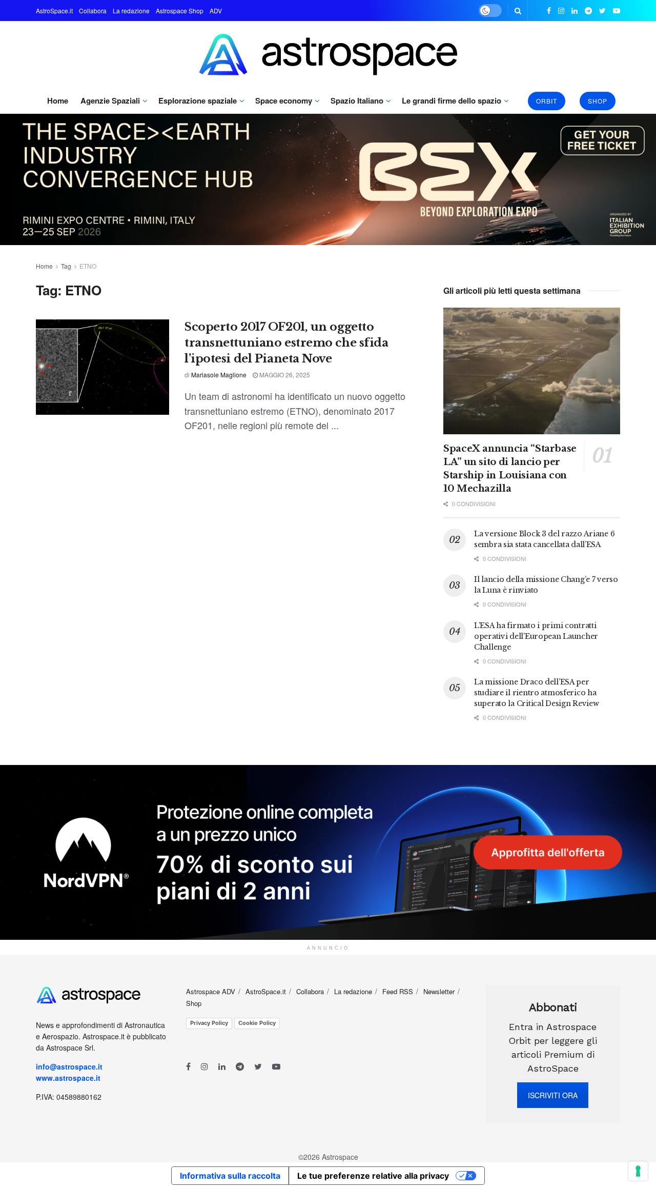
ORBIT (546, 100)
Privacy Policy (209, 1022)
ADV (216, 10)
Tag (66, 265)
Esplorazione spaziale (197, 100)
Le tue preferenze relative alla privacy (373, 1176)
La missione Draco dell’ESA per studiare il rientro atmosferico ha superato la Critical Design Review (536, 692)
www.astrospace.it (68, 1078)
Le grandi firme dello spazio (451, 100)
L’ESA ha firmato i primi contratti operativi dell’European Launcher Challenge (536, 636)
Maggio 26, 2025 (284, 374)
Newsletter (439, 991)
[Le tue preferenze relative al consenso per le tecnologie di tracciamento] (638, 1171)
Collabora (93, 10)
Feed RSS (397, 991)
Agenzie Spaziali (110, 100)
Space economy (283, 100)
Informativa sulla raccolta (230, 1176)
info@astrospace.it (70, 1066)
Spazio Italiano (357, 100)
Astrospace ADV (210, 991)
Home (57, 100)
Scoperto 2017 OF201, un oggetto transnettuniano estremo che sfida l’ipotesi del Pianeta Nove (286, 343)
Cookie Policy (257, 1022)
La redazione (131, 10)
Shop (597, 100)
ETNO (87, 265)
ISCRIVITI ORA (553, 1095)
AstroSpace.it (54, 10)
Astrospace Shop (179, 10)
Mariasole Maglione (219, 374)
